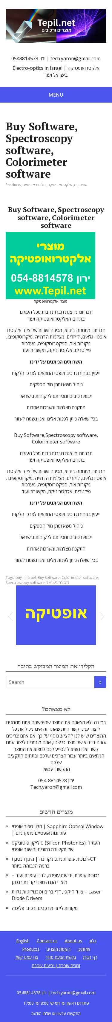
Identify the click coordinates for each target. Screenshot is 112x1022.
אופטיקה (81, 184)
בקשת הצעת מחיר (60, 957)
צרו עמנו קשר (26, 957)
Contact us (47, 941)
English (23, 941)
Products (13, 184)
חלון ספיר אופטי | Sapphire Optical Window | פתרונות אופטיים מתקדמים (57, 829)
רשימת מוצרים (58, 949)
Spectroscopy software (25, 582)
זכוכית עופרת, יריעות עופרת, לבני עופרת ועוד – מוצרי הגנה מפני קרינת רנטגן (55, 878)
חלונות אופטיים (34, 184)
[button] (10, 615)
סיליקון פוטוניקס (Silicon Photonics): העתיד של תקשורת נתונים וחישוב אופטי (56, 846)
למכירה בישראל (58, 582)
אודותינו (84, 949)
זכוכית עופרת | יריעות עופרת (56, 965)
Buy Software (49, 577)
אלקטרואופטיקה (59, 184)
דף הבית (90, 957)
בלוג (92, 941)
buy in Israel (26, 577)
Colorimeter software (80, 577)
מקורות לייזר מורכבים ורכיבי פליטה (45, 908)
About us (73, 941)
